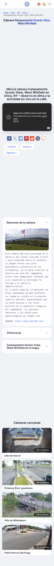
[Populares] (39, 4)
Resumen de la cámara (21, 222)
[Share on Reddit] (32, 138)
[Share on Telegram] (20, 138)
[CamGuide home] (27, 4)
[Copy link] (38, 138)
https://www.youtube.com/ (29, 321)
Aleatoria (27, 147)
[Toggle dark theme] (44, 4)
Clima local (14, 332)
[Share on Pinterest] (26, 138)
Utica (24, 13)
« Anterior (11, 147)
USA (13, 13)
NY (18, 13)
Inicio (5, 13)
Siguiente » (11, 153)
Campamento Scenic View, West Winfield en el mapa (24, 346)
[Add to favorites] (43, 138)
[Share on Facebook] (9, 138)
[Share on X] (15, 138)
